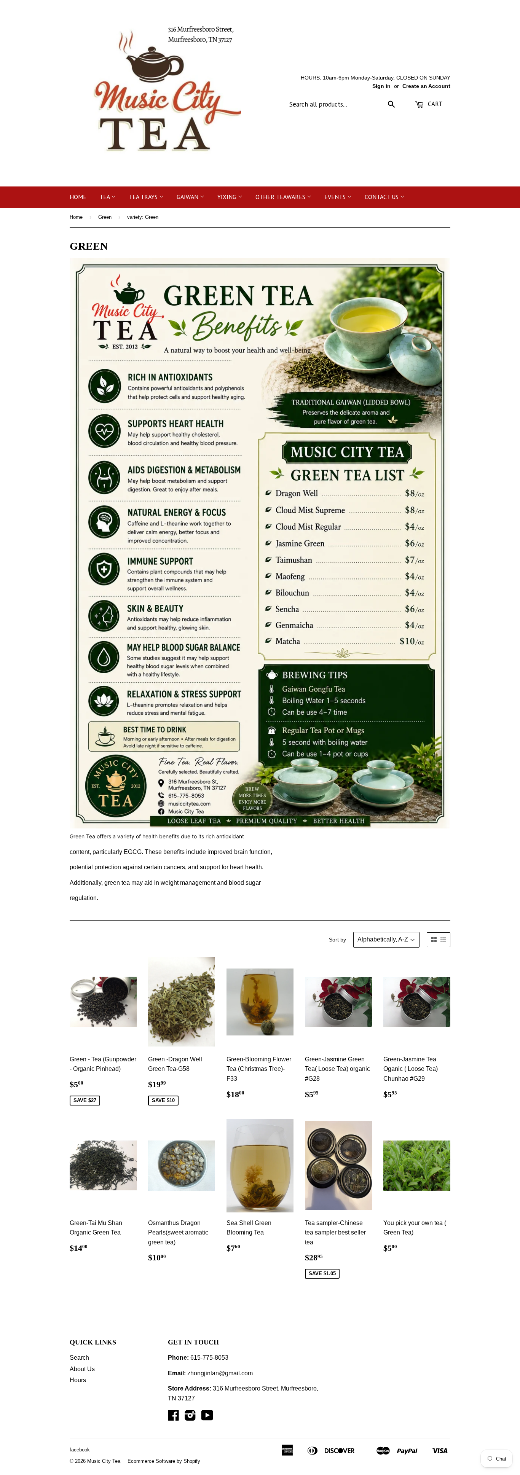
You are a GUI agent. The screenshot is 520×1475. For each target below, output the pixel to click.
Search (79, 1357)
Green (105, 217)
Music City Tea (103, 1461)
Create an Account (426, 86)
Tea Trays (144, 197)
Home (78, 197)
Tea (105, 197)
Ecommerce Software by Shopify (164, 1461)
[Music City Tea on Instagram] (190, 1417)
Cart (434, 104)
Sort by (337, 940)
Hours (78, 1380)
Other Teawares (281, 197)
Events (335, 197)
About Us (82, 1369)
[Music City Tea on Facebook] (173, 1417)
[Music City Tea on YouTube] (207, 1417)
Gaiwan (188, 197)
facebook (80, 1450)
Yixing (227, 197)
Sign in (381, 86)
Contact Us (382, 197)
